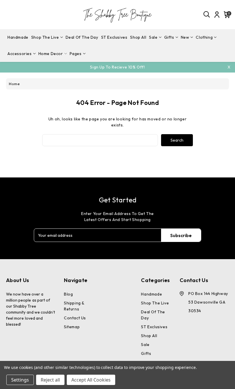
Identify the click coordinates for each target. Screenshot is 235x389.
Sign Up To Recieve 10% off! (117, 67)
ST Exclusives (114, 37)
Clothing (204, 37)
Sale (153, 37)
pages (76, 53)
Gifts (169, 37)
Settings (20, 380)
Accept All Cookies (91, 380)
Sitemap (72, 326)
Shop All (138, 37)
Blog (68, 294)
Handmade (17, 37)
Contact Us (75, 317)
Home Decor (50, 53)
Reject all (50, 380)
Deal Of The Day (82, 37)
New (185, 37)
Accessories (19, 53)
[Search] (206, 14)
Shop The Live (45, 37)
